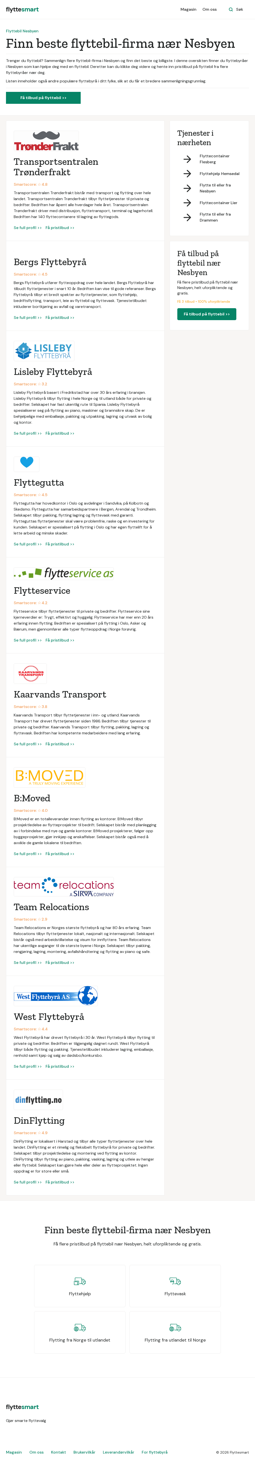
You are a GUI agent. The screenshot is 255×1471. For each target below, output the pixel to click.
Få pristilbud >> (60, 227)
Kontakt (58, 1452)
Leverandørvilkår (118, 1452)
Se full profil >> (28, 227)
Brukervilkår (84, 1452)
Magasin (188, 9)
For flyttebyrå (155, 1452)
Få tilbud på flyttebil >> (43, 97)
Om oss (209, 9)
